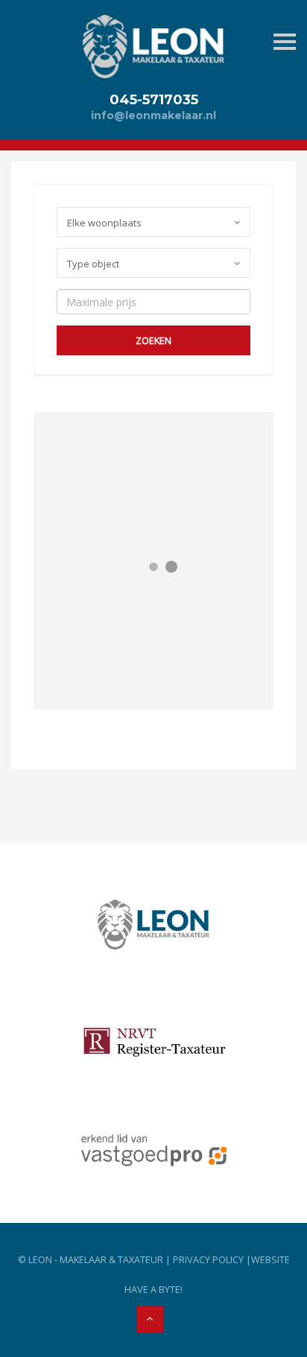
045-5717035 (154, 99)
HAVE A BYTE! (153, 1289)
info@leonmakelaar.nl (153, 115)
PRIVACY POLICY (208, 1259)
